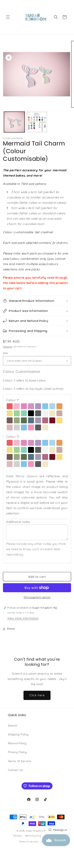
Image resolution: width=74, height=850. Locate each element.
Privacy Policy (17, 752)
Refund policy (33, 835)
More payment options (37, 597)
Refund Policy (17, 743)
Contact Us (15, 770)
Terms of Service (19, 761)
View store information (22, 618)
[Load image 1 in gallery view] (14, 122)
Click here (37, 695)
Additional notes (18, 522)
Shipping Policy (18, 734)
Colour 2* (13, 436)
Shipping (7, 346)
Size (5, 353)
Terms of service (28, 841)
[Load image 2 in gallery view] (37, 122)
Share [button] (11, 628)
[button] (8, 17)
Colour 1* (12, 400)
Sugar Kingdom (34, 830)
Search (12, 725)
